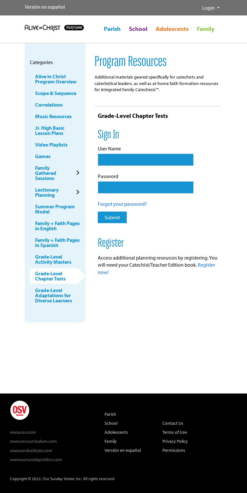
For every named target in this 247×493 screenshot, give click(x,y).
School (111, 423)
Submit (112, 217)
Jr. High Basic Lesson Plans (49, 130)
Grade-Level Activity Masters (53, 259)
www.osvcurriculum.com (33, 441)
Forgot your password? (122, 204)
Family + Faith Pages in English (57, 226)
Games (42, 156)
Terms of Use (174, 432)
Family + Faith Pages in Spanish (57, 242)
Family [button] (206, 29)
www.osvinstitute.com (31, 450)
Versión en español (45, 7)
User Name (109, 148)
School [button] (138, 29)
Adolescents (116, 432)
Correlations (49, 104)
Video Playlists (51, 144)
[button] (197, 5)
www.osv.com (23, 432)
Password (108, 176)
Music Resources (53, 116)
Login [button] (209, 8)
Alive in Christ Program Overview (56, 79)
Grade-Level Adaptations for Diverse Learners (53, 295)
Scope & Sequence (55, 93)
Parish (110, 414)
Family (111, 441)
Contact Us (172, 423)
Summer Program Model (55, 209)
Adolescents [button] (172, 29)
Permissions (173, 450)
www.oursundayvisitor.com (36, 459)
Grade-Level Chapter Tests (50, 276)
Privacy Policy (175, 441)
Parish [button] (112, 29)
